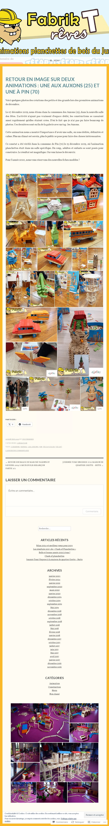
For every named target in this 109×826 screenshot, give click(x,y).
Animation (22, 443)
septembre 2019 (54, 604)
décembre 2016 (54, 663)
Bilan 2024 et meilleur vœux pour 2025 (54, 545)
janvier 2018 (54, 635)
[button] (21, 197)
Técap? (58, 447)
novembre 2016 (54, 667)
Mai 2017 (54, 653)
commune (15, 447)
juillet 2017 (54, 646)
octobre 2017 (54, 642)
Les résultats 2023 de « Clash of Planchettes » (54, 549)
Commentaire (92, 511)
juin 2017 (54, 649)
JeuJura (24, 447)
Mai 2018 (54, 628)
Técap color (49, 447)
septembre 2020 (54, 586)
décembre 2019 (54, 597)
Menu (56, 60)
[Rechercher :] (54, 528)
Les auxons (33, 447)
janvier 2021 (54, 583)
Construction (54, 687)
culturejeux (28, 439)
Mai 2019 (54, 607)
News (54, 690)
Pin (40, 447)
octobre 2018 (54, 618)
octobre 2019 (54, 600)
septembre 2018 (54, 621)
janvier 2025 (54, 576)
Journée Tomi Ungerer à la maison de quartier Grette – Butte (83, 464)
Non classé (55, 694)
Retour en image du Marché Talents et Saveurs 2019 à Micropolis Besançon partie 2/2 (28, 465)
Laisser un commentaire (17, 451)
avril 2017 (54, 656)
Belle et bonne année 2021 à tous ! (54, 552)
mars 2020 (55, 590)
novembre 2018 (55, 614)
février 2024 (54, 579)
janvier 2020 (54, 593)
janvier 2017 (54, 660)
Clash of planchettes (54, 556)
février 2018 (54, 632)
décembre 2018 (54, 611)
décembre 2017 (54, 639)
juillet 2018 (54, 625)
